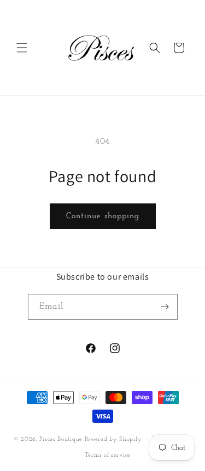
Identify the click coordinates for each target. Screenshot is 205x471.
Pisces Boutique (61, 439)
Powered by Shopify (113, 439)
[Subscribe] (165, 307)
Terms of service (108, 455)
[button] (22, 48)
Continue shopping (102, 216)
